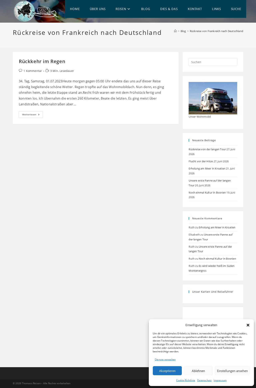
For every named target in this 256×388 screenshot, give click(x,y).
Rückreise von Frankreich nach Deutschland (216, 31)
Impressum (220, 380)
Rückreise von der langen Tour (207, 149)
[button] (248, 325)
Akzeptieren (167, 371)
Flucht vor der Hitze (201, 161)
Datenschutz (204, 380)
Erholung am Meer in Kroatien (207, 168)
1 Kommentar (32, 71)
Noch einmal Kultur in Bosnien (207, 192)
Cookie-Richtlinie (185, 380)
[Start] (175, 31)
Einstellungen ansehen (232, 371)
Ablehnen (198, 371)
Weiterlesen (32, 115)
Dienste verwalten (165, 359)
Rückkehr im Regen (42, 61)
